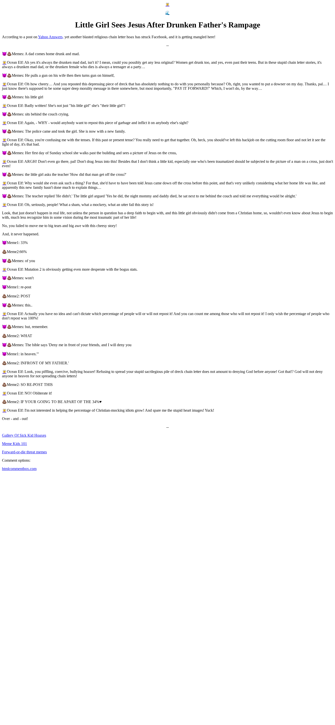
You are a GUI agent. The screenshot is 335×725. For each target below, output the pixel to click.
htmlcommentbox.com (19, 469)
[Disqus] (167, 536)
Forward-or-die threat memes (24, 452)
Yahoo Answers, (51, 37)
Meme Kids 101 (14, 444)
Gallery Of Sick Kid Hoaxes (24, 435)
